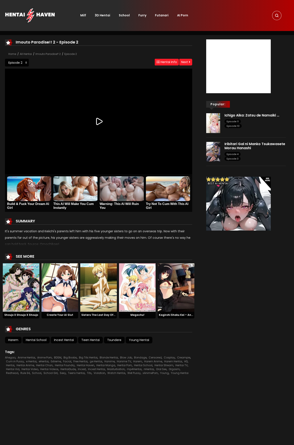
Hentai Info (168, 62)
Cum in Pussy (15, 361)
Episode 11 (233, 121)
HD (186, 361)
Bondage (140, 357)
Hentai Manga (105, 365)
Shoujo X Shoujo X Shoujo (21, 315)
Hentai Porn (124, 365)
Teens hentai (76, 373)
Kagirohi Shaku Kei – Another (179, 315)
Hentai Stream (164, 365)
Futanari (162, 15)
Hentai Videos (49, 369)
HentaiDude (68, 369)
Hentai (10, 365)
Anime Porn (44, 357)
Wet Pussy (134, 373)
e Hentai (31, 361)
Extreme (56, 361)
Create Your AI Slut (60, 315)
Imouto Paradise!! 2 (48, 54)
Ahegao (10, 357)
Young (164, 373)
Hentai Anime (25, 365)
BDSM (57, 357)
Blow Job (126, 357)
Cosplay (169, 357)
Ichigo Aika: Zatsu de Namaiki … (251, 115)
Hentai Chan (44, 365)
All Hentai (26, 54)
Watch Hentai (116, 373)
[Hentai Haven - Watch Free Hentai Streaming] (30, 15)
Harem (13, 340)
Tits (89, 373)
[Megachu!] (137, 287)
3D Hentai (102, 15)
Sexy (63, 373)
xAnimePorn (150, 373)
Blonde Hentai (109, 357)
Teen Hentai (90, 340)
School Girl (50, 373)
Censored (155, 357)
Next (185, 62)
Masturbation (116, 369)
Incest (82, 369)
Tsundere (114, 340)
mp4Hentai (134, 369)
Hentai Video (30, 369)
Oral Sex (161, 369)
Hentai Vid (12, 369)
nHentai (149, 369)
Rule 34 (25, 373)
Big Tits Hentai (88, 357)
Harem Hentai (173, 361)
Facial (67, 361)
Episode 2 (70, 54)
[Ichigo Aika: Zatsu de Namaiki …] (213, 123)
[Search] (277, 15)
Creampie (183, 357)
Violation (99, 373)
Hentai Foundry (65, 365)
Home (12, 54)
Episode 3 (232, 158)
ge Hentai (96, 361)
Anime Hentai (26, 357)
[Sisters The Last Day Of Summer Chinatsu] (98, 287)
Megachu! (137, 315)
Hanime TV (124, 361)
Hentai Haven (85, 365)
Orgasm (174, 369)
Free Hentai (80, 361)
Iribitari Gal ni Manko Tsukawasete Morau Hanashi (254, 145)
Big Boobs (70, 357)
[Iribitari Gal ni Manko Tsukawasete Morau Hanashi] (213, 151)
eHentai (44, 361)
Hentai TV (181, 365)
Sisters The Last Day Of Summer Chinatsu (110, 315)
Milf (83, 15)
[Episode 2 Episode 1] (17, 63)
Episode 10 (233, 126)
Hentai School (36, 340)
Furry (142, 15)
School (124, 15)
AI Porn (182, 15)
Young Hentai (139, 340)
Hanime (109, 361)
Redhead (12, 373)
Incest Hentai (64, 340)
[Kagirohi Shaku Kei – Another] (176, 287)
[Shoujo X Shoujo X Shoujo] (21, 287)
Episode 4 (232, 154)
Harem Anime (153, 361)
